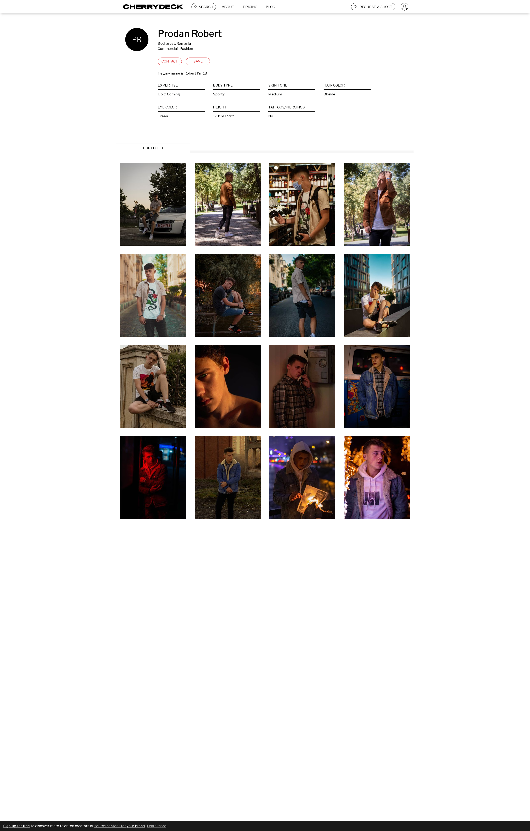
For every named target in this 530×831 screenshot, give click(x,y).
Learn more (156, 826)
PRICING (250, 7)
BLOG (270, 7)
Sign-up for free (16, 826)
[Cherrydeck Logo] (151, 6)
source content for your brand (119, 826)
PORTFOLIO (153, 148)
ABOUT (228, 7)
